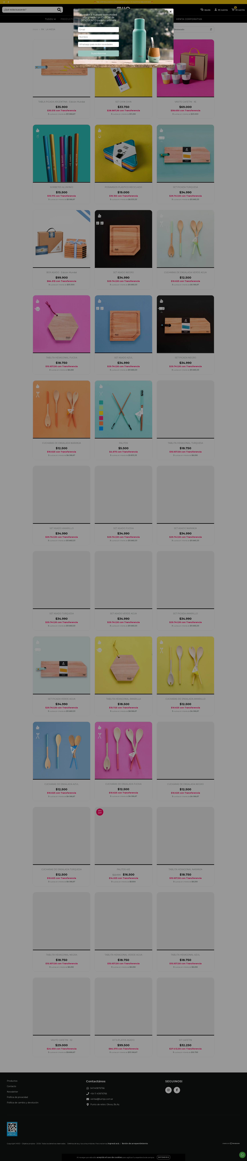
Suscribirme (98, 53)
